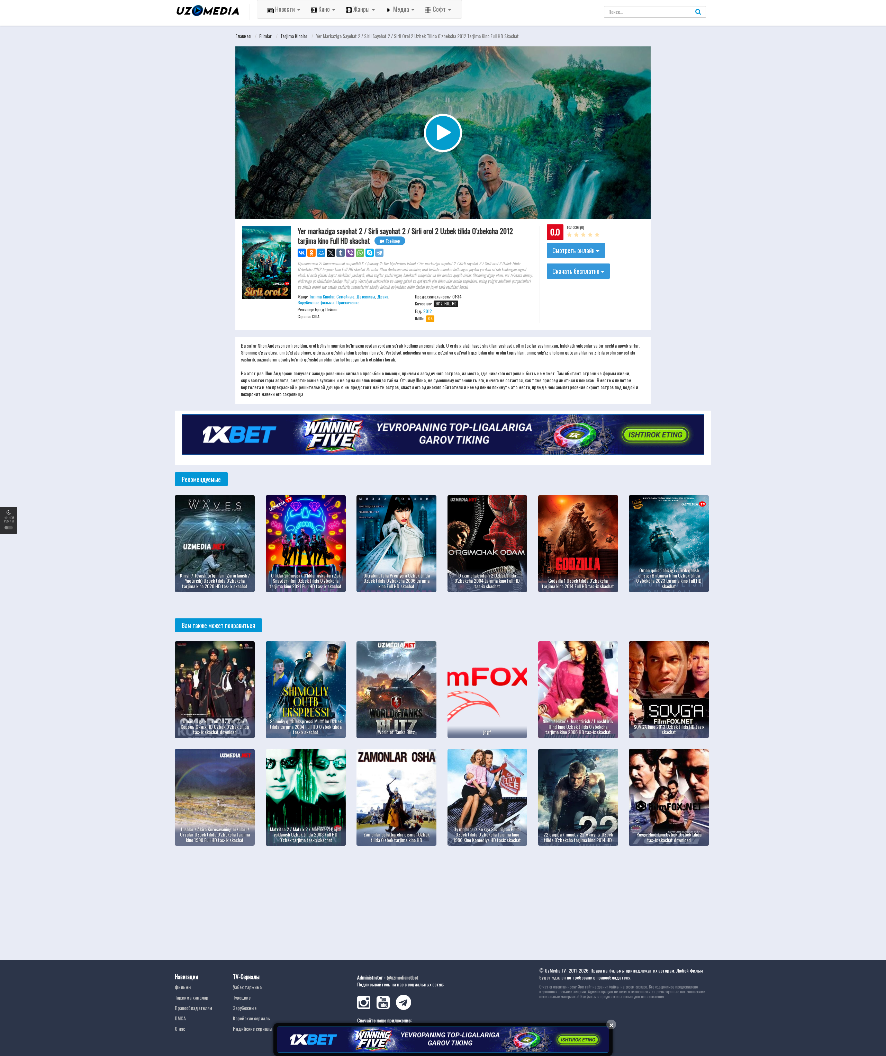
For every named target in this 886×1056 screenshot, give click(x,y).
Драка (382, 296)
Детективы (365, 296)
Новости (285, 9)
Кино (324, 9)
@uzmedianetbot (402, 977)
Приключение (348, 302)
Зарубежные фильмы (316, 302)
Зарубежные (244, 1007)
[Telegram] (379, 253)
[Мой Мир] (321, 253)
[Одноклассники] (311, 253)
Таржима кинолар (191, 997)
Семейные (345, 296)
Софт (439, 9)
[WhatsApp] (360, 253)
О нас (180, 1028)
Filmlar (265, 35)
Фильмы (183, 987)
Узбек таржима (247, 987)
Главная (243, 35)
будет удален (552, 977)
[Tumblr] (340, 253)
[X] (331, 253)
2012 (427, 311)
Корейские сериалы (252, 1018)
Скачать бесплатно (576, 271)
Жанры (361, 9)
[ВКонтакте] (302, 253)
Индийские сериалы (252, 1028)
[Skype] (369, 253)
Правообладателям (193, 1007)
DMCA (180, 1018)
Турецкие (242, 997)
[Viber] (350, 253)
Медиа (401, 9)
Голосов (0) (575, 227)
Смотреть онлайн (574, 250)
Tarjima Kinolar (293, 35)
